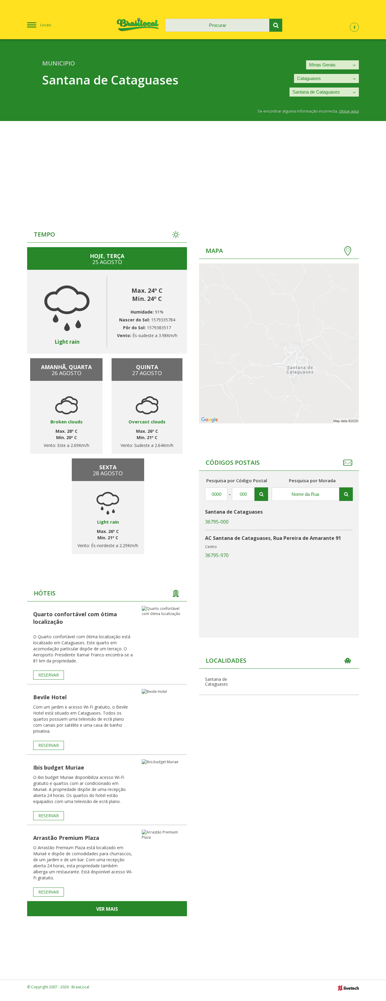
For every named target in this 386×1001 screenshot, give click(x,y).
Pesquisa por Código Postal (236, 480)
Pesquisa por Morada (312, 480)
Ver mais (107, 909)
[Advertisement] (193, 166)
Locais (45, 24)
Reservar (48, 675)
